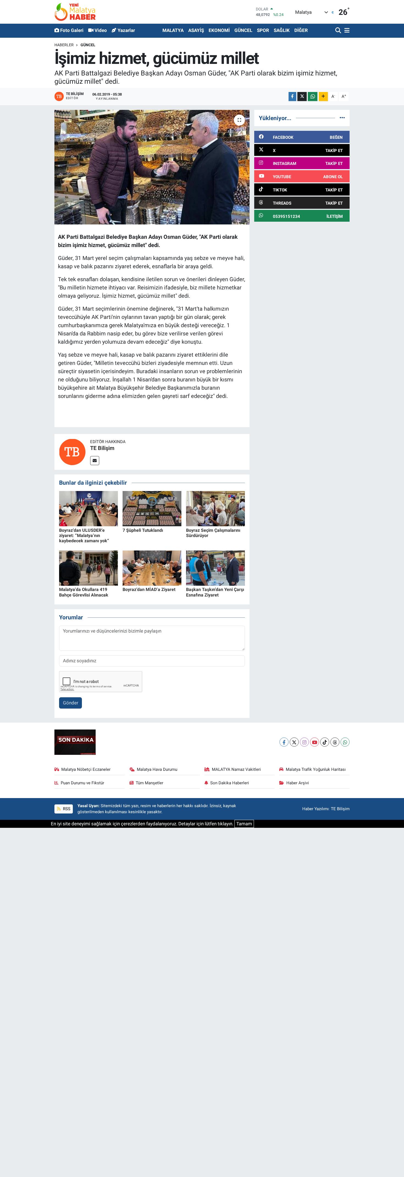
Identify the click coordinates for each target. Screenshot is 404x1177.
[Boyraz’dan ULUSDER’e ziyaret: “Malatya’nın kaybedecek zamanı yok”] (88, 508)
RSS (66, 808)
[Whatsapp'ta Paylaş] (312, 96)
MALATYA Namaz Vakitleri (236, 769)
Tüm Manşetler (149, 782)
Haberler (64, 45)
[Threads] (334, 742)
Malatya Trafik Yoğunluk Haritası (316, 769)
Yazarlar (126, 30)
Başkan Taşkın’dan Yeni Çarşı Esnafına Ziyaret (215, 592)
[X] (294, 742)
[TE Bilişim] (72, 451)
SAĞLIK (282, 30)
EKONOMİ (219, 30)
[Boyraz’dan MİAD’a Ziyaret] (152, 567)
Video (101, 30)
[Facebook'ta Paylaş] (292, 96)
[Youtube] (314, 742)
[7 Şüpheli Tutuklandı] (152, 508)
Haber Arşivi (297, 782)
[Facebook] (284, 742)
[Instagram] (304, 742)
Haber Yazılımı (315, 808)
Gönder (70, 703)
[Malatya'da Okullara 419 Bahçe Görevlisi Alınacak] (88, 567)
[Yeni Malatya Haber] (75, 11)
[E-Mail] (94, 460)
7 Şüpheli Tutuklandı (143, 530)
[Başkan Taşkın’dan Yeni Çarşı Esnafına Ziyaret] (215, 567)
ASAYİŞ (196, 30)
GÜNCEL (243, 30)
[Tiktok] (324, 742)
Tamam (244, 823)
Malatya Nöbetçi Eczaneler (85, 769)
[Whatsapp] (345, 742)
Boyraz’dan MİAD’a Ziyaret (149, 589)
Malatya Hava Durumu (157, 769)
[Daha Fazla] (323, 96)
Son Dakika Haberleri (229, 782)
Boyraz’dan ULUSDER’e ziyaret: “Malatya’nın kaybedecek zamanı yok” (84, 535)
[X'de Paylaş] (302, 96)
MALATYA (173, 30)
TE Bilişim (102, 448)
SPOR (263, 30)
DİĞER (301, 30)
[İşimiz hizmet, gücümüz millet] (152, 167)
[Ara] (338, 31)
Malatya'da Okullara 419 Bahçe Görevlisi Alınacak (83, 592)
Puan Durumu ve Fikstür (82, 782)
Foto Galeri (72, 30)
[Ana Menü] (346, 31)
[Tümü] (342, 118)
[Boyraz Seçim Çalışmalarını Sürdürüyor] (215, 508)
